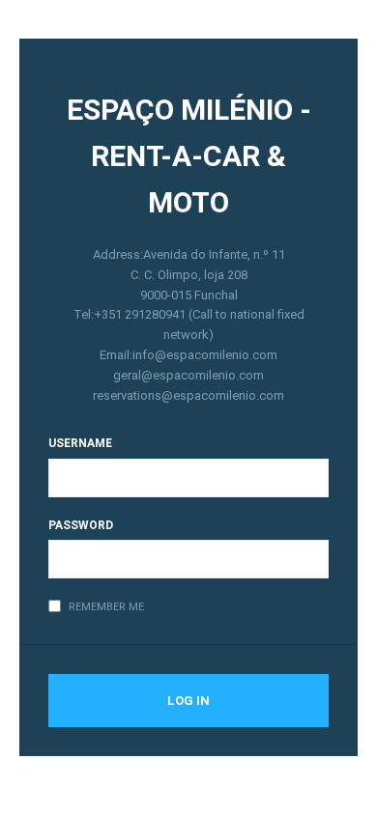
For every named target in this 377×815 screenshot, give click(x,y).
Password (80, 525)
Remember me (106, 607)
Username (80, 443)
